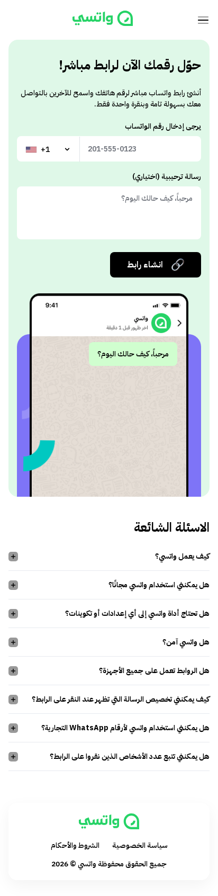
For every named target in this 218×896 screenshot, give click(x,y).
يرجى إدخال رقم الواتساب (163, 126)
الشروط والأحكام (75, 845)
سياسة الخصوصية (140, 845)
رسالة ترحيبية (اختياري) (166, 176)
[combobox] (48, 149)
